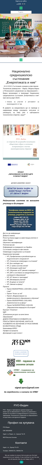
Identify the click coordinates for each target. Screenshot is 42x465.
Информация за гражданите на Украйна (17, 247)
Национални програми (11, 254)
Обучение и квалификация (12, 242)
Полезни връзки (9, 245)
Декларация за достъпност (12, 333)
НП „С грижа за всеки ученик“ (17, 266)
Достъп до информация (11, 233)
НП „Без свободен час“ (15, 263)
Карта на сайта (21, 1)
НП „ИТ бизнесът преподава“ (17, 277)
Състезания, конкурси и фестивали (25, 86)
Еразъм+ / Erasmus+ (10, 310)
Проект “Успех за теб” (14, 293)
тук (21, 104)
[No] (40, 459)
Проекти (6, 286)
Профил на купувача (10, 331)
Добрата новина (9, 235)
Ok (21, 462)
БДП (4, 312)
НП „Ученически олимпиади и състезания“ (22, 261)
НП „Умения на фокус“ (15, 284)
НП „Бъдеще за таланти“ (16, 282)
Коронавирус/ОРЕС (10, 328)
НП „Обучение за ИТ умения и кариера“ (21, 270)
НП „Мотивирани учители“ (16, 279)
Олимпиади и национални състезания (16, 252)
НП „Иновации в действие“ (16, 268)
